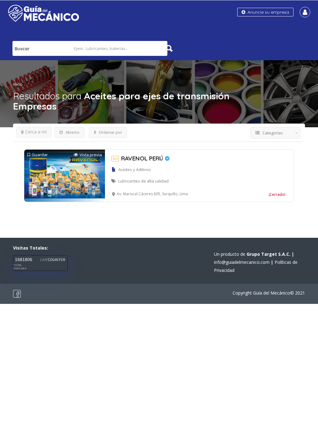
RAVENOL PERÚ (139, 158)
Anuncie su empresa (267, 12)
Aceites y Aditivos (134, 169)
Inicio (17, 84)
